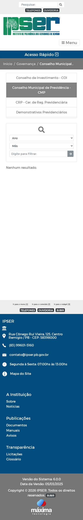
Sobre (11, 401)
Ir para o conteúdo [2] (41, 304)
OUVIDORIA (51, 10)
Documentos (16, 425)
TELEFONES (33, 10)
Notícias (13, 406)
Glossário (13, 459)
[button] (60, 5)
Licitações (14, 454)
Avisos (11, 435)
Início (7, 64)
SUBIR (60, 310)
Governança (26, 64)
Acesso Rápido (40, 54)
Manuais (13, 430)
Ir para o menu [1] (20, 304)
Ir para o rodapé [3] (62, 304)
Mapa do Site (20, 373)
